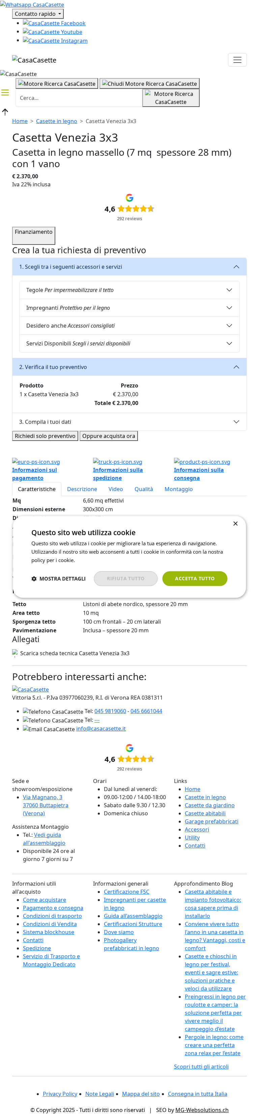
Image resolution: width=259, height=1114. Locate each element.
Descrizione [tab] (82, 489)
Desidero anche (70, 325)
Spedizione (37, 948)
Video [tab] (116, 489)
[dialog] (129, 557)
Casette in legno (56, 121)
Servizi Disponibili (78, 343)
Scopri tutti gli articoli (201, 1066)
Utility (192, 837)
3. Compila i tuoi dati (45, 421)
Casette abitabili (205, 813)
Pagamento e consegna (53, 908)
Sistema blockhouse (48, 932)
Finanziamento (34, 231)
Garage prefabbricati (211, 821)
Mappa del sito (141, 1094)
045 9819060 (110, 711)
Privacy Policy (60, 1094)
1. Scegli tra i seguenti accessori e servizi (70, 266)
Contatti (195, 845)
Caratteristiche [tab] (37, 489)
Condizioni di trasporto (52, 916)
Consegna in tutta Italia (197, 1094)
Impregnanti (68, 307)
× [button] (235, 523)
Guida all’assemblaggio (133, 916)
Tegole (70, 290)
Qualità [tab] (144, 489)
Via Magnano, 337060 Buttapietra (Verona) (45, 805)
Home (20, 121)
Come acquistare (44, 899)
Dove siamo (119, 932)
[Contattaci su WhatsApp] (32, 4)
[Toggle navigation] (237, 60)
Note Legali (99, 1094)
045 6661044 (146, 711)
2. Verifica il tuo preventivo (53, 367)
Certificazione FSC (126, 891)
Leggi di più (89, 560)
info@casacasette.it (101, 728)
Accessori (197, 829)
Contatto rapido (36, 13)
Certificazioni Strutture (133, 924)
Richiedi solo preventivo (45, 436)
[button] (58, 578)
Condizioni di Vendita (50, 924)
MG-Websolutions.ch (202, 1110)
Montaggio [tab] (179, 489)
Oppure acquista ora (108, 436)
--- (96, 719)
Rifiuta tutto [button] (125, 578)
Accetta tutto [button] (194, 578)
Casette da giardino (210, 805)
